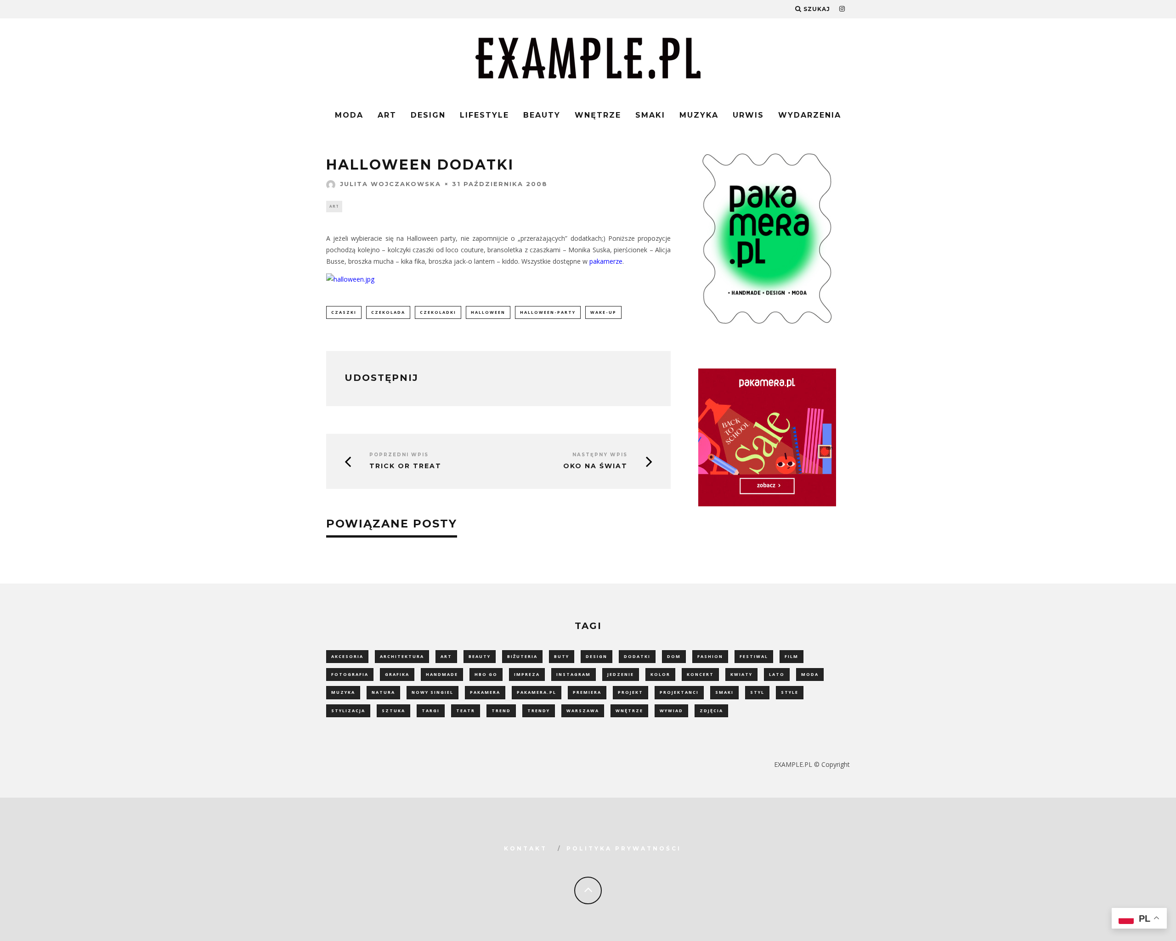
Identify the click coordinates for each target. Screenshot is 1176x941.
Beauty (541, 115)
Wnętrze (598, 115)
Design (428, 115)
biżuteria (522, 656)
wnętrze (629, 711)
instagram (573, 674)
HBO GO (486, 674)
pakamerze (605, 261)
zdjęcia (711, 711)
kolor (660, 674)
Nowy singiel (432, 692)
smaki (724, 692)
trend (501, 711)
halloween (488, 312)
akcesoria (347, 656)
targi (431, 711)
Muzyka (698, 115)
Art (387, 115)
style (789, 692)
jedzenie (620, 674)
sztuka (393, 711)
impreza (527, 674)
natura (383, 692)
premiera (587, 692)
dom (674, 656)
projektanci (679, 692)
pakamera (485, 692)
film (791, 656)
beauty (480, 656)
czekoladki (438, 312)
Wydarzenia (809, 115)
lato (777, 674)
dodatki (637, 656)
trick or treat (405, 466)
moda (810, 674)
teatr (465, 711)
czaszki (343, 312)
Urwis (748, 115)
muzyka (343, 692)
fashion (710, 656)
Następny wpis (600, 455)
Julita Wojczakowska (390, 183)
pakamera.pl (536, 692)
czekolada (388, 312)
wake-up (603, 312)
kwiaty (741, 674)
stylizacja (348, 711)
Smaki (650, 115)
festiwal (754, 656)
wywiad (671, 711)
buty (561, 656)
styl (757, 692)
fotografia (349, 674)
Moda (349, 115)
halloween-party (548, 312)
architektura (402, 656)
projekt (630, 692)
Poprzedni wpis (399, 455)
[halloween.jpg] (350, 279)
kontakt (525, 848)
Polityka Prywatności (623, 848)
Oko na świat (595, 466)
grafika (397, 674)
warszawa (582, 711)
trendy (538, 711)
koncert (700, 674)
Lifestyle (484, 115)
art (446, 656)
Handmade (442, 674)
